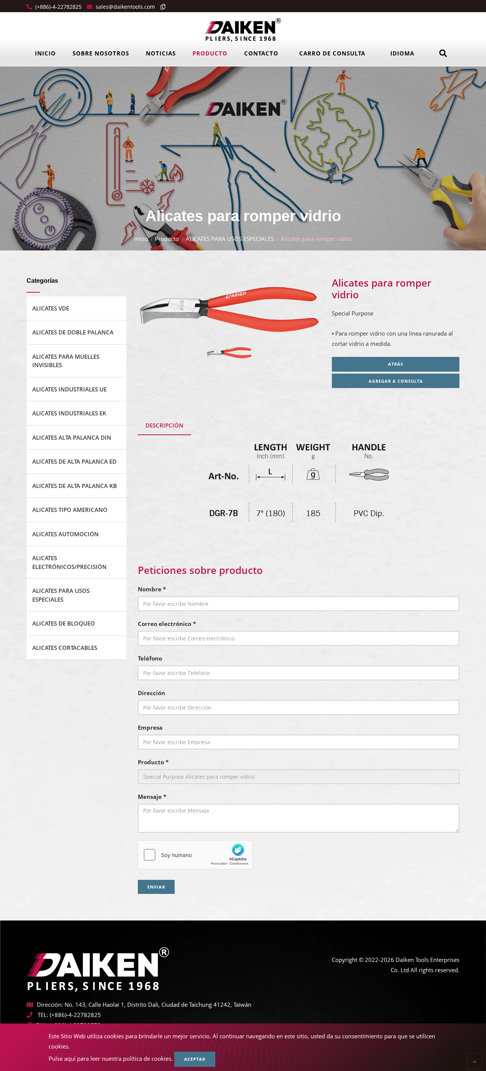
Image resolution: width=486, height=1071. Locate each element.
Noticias (161, 53)
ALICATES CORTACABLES (64, 647)
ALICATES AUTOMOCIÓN (65, 534)
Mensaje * (152, 796)
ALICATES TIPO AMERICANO (69, 509)
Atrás (395, 364)
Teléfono (150, 658)
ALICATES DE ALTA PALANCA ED (74, 461)
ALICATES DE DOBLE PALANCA (73, 332)
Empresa (150, 727)
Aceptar (194, 1059)
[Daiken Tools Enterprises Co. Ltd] (243, 29)
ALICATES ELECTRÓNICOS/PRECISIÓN (69, 562)
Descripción (164, 425)
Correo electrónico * (167, 623)
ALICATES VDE (50, 308)
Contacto (261, 53)
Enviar (156, 887)
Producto (210, 53)
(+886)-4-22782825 (58, 6)
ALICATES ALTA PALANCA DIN (71, 437)
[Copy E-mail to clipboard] (161, 6)
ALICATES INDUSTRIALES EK (69, 413)
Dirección (151, 693)
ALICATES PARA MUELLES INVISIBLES (65, 361)
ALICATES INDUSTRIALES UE (69, 389)
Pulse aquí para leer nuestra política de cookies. (111, 1058)
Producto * (153, 762)
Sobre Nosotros (101, 53)
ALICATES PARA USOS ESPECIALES (230, 238)
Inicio (45, 53)
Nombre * (152, 589)
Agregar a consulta (396, 381)
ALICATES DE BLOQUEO (63, 623)
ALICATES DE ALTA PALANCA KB (74, 486)
